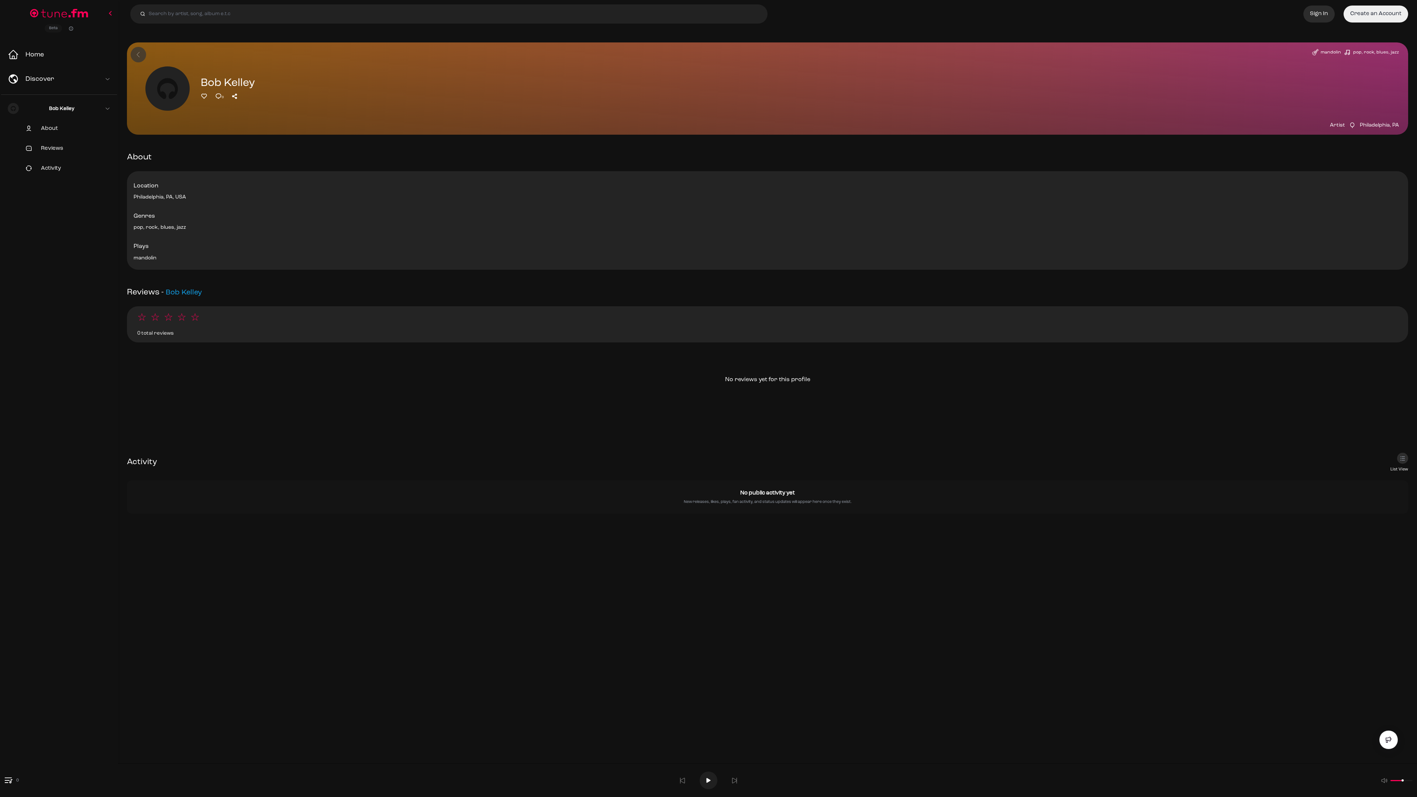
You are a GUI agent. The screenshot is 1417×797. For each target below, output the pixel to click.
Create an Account (1376, 14)
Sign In (1319, 14)
